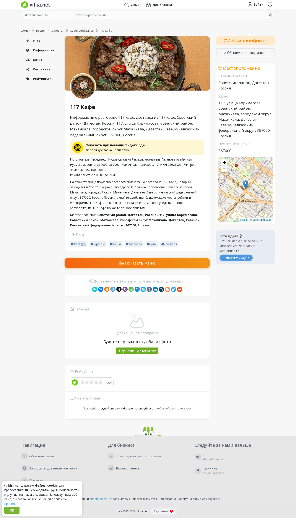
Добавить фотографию (138, 351)
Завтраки (135, 244)
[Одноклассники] (106, 289)
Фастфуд (79, 244)
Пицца (116, 244)
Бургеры (99, 244)
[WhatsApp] (131, 289)
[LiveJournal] (161, 289)
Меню (37, 60)
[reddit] (179, 289)
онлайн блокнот (100, 499)
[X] (119, 289)
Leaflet (244, 219)
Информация (43, 50)
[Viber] (125, 289)
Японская (170, 244)
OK (12, 510)
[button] (245, 184)
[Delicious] (173, 289)
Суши (152, 244)
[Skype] (143, 289)
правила (10, 504)
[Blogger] (167, 289)
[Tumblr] (149, 289)
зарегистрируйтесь (139, 408)
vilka (36, 41)
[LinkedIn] (155, 289)
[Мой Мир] (137, 289)
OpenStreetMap (262, 219)
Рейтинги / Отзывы (45, 79)
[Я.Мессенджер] (94, 289)
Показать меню (140, 263)
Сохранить (41, 69)
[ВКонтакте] (100, 289)
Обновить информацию (247, 52)
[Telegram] (112, 289)
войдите (110, 408)
